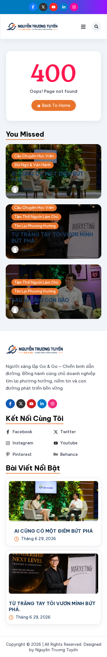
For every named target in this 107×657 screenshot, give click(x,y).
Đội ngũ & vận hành (32, 164)
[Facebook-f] (33, 7)
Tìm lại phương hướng (35, 225)
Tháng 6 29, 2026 (38, 538)
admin (27, 189)
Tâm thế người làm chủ (36, 216)
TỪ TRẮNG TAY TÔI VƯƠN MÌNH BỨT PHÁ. (52, 237)
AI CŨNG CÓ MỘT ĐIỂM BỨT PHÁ (47, 176)
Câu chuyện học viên (34, 156)
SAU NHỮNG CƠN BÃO (40, 300)
